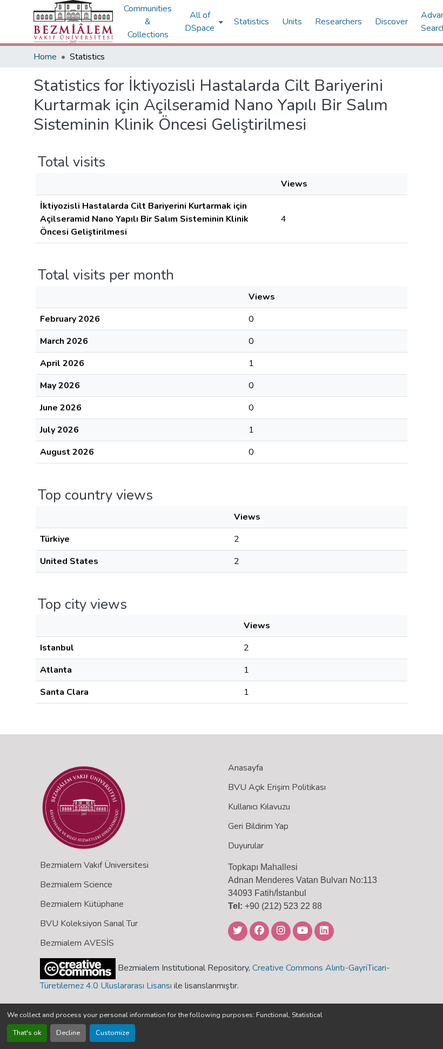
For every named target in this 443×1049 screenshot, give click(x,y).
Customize (112, 1033)
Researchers (338, 22)
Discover (391, 22)
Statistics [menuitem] (251, 22)
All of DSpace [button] (199, 21)
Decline (68, 1033)
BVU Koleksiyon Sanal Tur (89, 923)
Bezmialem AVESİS (77, 943)
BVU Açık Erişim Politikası (277, 787)
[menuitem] (203, 21)
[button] (73, 21)
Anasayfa (245, 767)
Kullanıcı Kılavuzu (259, 806)
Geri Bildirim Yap (258, 826)
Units (292, 22)
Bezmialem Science (76, 884)
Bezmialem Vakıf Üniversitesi (94, 865)
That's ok (27, 1033)
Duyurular (246, 845)
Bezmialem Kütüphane (82, 904)
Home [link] (45, 57)
